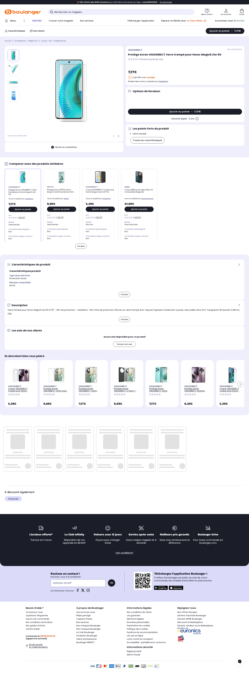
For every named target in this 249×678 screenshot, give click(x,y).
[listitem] (13, 68)
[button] (240, 384)
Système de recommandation (142, 632)
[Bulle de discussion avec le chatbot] (239, 662)
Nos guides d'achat (35, 625)
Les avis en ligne (135, 635)
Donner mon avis (124, 344)
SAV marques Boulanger (88, 628)
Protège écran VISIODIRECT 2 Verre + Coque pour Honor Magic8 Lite (125, 392)
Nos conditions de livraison (39, 622)
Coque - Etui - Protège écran (53, 41)
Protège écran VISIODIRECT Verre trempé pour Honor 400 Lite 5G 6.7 (161, 392)
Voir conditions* (124, 552)
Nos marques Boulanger (88, 625)
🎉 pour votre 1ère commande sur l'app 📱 (124, 2)
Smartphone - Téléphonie (26, 41)
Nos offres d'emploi (187, 612)
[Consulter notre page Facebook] (77, 591)
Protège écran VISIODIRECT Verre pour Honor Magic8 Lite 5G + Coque (55, 392)
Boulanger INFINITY (85, 642)
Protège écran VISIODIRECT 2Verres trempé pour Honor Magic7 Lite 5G (194, 392)
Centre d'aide (33, 628)
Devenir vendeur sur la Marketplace (195, 625)
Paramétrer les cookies (138, 625)
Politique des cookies (137, 628)
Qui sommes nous (85, 612)
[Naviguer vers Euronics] (200, 631)
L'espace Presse (84, 618)
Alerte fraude (133, 654)
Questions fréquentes (37, 615)
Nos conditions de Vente (139, 612)
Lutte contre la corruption (140, 639)
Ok (111, 582)
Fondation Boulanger (86, 635)
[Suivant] (118, 136)
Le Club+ (151, 77)
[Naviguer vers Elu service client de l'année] (200, 638)
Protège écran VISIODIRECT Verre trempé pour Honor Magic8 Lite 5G (88, 392)
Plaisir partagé (83, 615)
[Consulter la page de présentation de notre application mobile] (161, 588)
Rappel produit (134, 651)
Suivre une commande (37, 618)
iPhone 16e (13, 498)
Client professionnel (86, 639)
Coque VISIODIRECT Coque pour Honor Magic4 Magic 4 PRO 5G (232, 390)
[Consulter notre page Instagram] (88, 591)
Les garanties (133, 615)
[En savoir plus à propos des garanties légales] (197, 118)
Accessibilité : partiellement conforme (146, 642)
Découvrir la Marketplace (190, 622)
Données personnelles (138, 622)
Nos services (82, 622)
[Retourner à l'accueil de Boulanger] (23, 11)
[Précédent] (113, 136)
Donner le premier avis (151, 59)
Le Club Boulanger (85, 632)
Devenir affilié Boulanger (189, 618)
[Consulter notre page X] (83, 591)
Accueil (8, 41)
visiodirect (163, 81)
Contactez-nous (34, 612)
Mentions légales (135, 618)
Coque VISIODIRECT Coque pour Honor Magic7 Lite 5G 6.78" (18, 390)
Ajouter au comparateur (66, 147)
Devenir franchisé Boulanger (191, 615)
